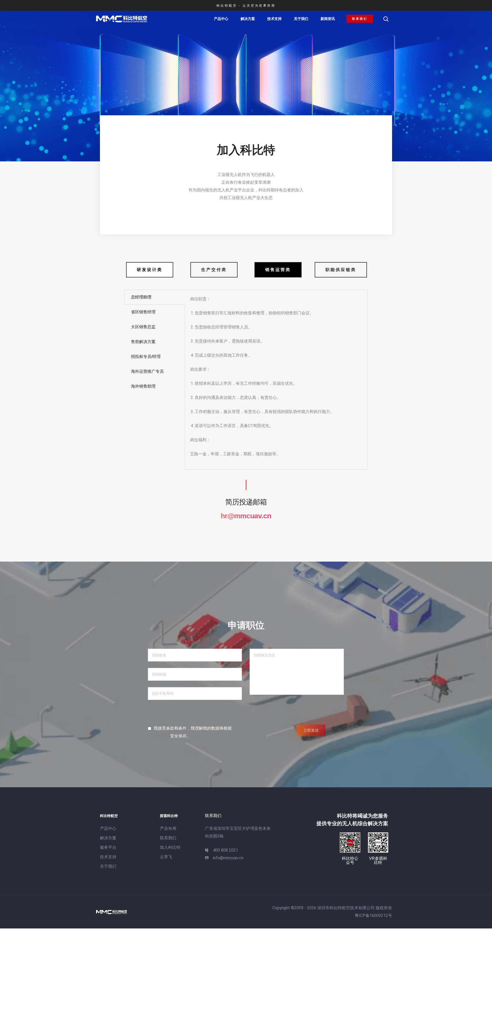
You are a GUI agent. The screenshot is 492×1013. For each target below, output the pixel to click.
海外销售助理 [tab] (143, 386)
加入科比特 (170, 847)
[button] (359, 19)
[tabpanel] (276, 379)
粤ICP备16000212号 (373, 915)
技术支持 (274, 19)
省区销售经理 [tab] (143, 312)
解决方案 (248, 19)
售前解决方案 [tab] (143, 341)
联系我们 (168, 837)
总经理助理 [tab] (141, 297)
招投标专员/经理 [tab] (146, 356)
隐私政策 (162, 736)
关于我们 (301, 19)
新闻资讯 (328, 19)
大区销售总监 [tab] (143, 327)
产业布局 (168, 828)
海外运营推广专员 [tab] (147, 371)
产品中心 (221, 19)
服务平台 (108, 847)
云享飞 (166, 856)
